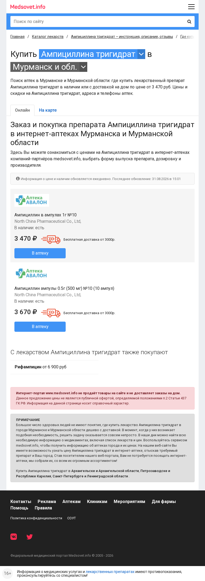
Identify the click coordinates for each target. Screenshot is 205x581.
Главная (17, 36)
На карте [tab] (48, 110)
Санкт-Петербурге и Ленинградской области (90, 476)
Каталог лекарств (48, 36)
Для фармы (164, 501)
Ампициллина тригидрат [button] (88, 54)
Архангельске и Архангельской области (105, 471)
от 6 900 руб (40, 366)
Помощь (19, 507)
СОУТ (71, 518)
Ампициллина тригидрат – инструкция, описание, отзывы (122, 36)
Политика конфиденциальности (36, 518)
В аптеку (40, 253)
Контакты (20, 501)
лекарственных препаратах (110, 572)
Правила (43, 507)
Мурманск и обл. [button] (45, 67)
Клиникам (97, 501)
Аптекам (71, 501)
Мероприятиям (129, 501)
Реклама (47, 501)
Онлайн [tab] (22, 110)
